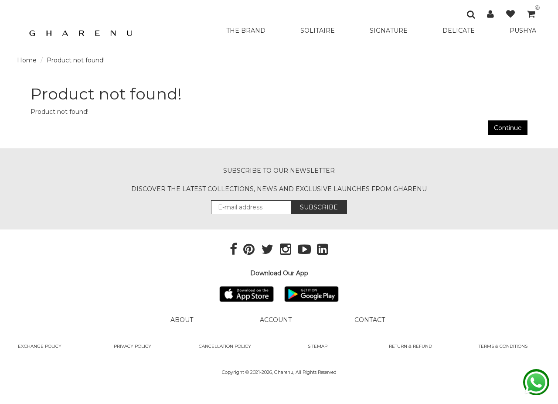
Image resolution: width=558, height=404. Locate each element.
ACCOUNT (276, 320)
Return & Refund (410, 346)
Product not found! (76, 60)
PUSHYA (523, 30)
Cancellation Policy (225, 346)
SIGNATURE (389, 30)
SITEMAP (317, 346)
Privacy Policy (132, 346)
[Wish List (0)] (510, 14)
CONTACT (369, 320)
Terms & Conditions (503, 346)
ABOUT (181, 320)
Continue (508, 128)
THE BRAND (245, 30)
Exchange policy (39, 346)
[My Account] (490, 14)
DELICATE (458, 30)
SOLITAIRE (317, 30)
